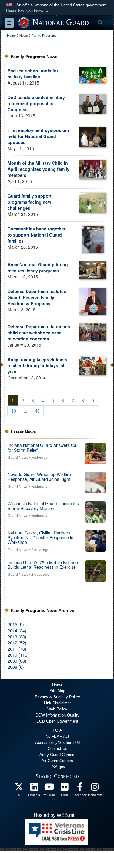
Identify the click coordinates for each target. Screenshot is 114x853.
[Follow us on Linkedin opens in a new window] (34, 788)
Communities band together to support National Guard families (36, 235)
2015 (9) (16, 624)
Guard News (18, 457)
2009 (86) (17, 661)
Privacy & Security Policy (57, 697)
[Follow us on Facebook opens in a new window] (79, 788)
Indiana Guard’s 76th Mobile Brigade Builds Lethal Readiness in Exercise (43, 564)
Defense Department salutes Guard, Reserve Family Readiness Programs (37, 297)
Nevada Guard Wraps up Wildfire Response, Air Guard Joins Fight (39, 476)
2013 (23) (17, 637)
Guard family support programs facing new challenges (30, 202)
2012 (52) (17, 643)
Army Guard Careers (57, 754)
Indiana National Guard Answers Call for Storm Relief (43, 447)
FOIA (57, 730)
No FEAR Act (57, 736)
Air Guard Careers (57, 760)
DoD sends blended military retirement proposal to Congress (36, 103)
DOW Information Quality (57, 715)
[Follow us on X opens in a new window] (19, 788)
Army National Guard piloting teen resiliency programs (38, 267)
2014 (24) (17, 630)
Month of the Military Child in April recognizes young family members (38, 169)
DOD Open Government (57, 721)
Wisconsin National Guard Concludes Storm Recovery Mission (43, 505)
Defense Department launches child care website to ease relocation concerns (39, 332)
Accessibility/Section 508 (57, 742)
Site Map (57, 691)
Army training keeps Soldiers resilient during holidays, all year (37, 365)
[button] (28, 11)
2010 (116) (18, 655)
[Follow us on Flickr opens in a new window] (64, 788)
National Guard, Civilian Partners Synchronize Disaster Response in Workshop (40, 537)
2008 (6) (16, 667)
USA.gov (57, 767)
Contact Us (57, 748)
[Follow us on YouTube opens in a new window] (49, 788)
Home (57, 685)
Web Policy (57, 709)
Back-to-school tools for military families (33, 73)
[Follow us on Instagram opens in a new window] (94, 788)
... (25, 411)
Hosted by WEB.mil (54, 815)
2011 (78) (17, 649)
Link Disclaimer (57, 703)
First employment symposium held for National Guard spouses (38, 136)
